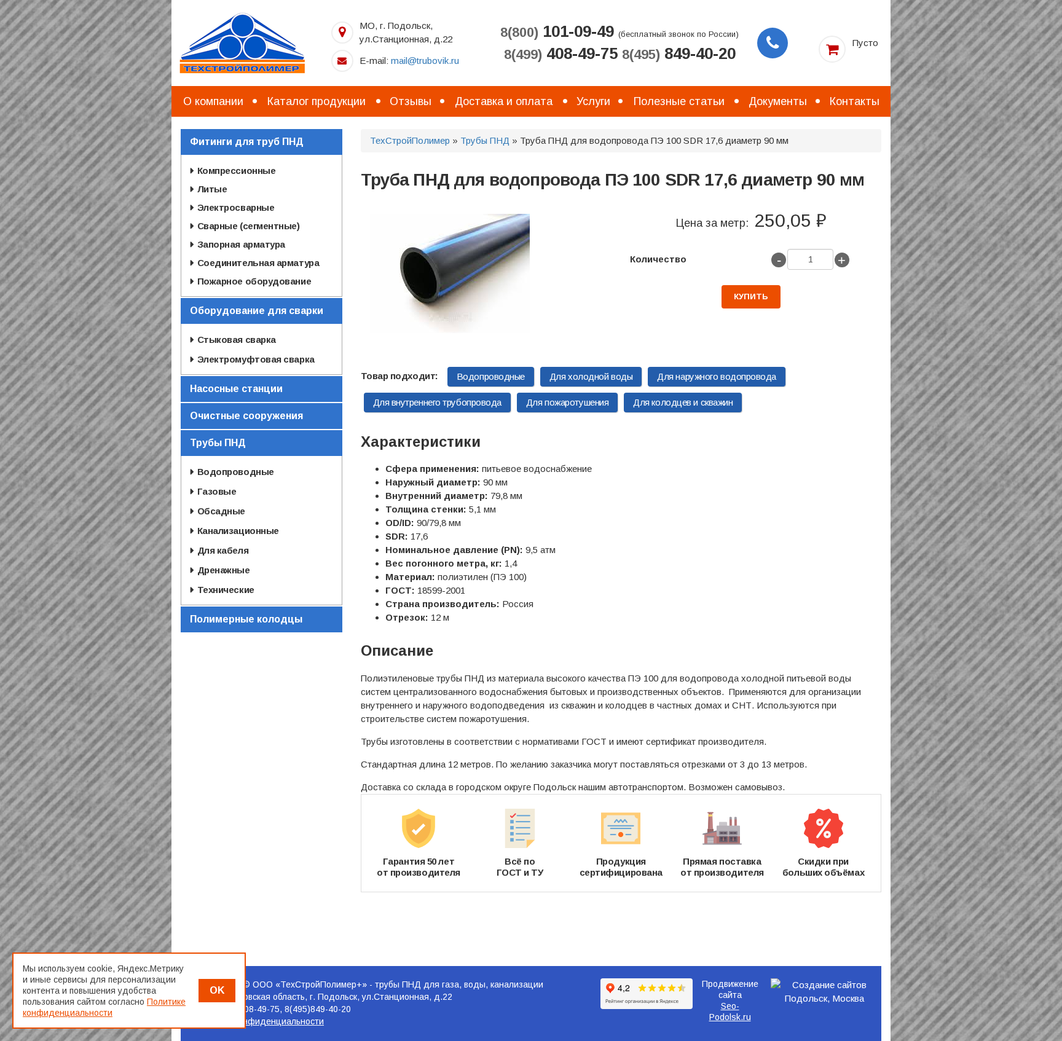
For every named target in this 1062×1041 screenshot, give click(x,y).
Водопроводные (491, 376)
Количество (658, 259)
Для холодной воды (590, 376)
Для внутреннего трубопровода (437, 402)
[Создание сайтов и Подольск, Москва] (825, 991)
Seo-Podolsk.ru (730, 1011)
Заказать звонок (772, 43)
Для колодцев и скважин (683, 402)
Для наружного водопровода (716, 376)
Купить (751, 296)
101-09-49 (557, 31)
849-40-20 (679, 53)
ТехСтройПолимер (410, 140)
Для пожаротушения (567, 402)
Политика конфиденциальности (258, 1021)
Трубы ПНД (484, 140)
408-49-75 (561, 53)
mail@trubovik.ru (425, 60)
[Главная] (242, 42)
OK (217, 990)
